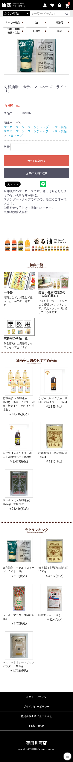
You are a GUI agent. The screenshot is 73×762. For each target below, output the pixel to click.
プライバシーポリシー (36, 706)
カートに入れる (36, 160)
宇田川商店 (36, 743)
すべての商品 (13, 22)
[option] (36, 56)
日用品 (36, 31)
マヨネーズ (14, 135)
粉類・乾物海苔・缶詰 (13, 31)
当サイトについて (36, 696)
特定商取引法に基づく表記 (36, 716)
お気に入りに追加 (36, 173)
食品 (59, 31)
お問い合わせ (36, 725)
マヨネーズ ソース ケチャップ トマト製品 (35, 127)
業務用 (59, 22)
